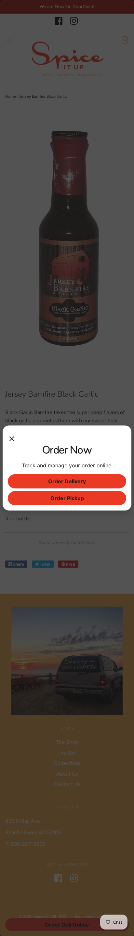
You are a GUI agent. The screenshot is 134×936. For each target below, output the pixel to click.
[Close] (11, 437)
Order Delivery (67, 481)
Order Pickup (67, 498)
